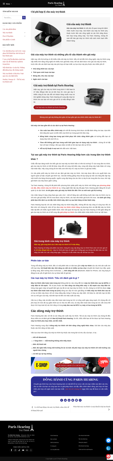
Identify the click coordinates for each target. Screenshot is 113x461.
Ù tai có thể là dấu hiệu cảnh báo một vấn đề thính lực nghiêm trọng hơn (14, 61)
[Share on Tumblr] (80, 400)
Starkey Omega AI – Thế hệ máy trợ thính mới (14, 80)
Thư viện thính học (83, 439)
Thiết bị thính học (54, 442)
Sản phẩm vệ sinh (9, 39)
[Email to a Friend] (69, 400)
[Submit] (24, 17)
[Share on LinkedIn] (76, 400)
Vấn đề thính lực (54, 435)
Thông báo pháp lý (83, 442)
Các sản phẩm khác (9, 29)
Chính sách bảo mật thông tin (86, 449)
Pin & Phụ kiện (8, 36)
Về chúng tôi (53, 446)
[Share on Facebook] (61, 400)
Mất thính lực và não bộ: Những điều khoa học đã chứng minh (14, 68)
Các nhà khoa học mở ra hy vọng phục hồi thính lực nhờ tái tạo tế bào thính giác (14, 53)
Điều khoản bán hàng (84, 446)
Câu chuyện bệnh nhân (84, 435)
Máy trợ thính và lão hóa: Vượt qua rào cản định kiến (13, 74)
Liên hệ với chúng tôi (73, 389)
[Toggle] (25, 32)
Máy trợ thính (7, 32)
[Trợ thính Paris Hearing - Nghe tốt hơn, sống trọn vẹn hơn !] (56, 4)
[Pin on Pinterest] (72, 400)
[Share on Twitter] (65, 400)
